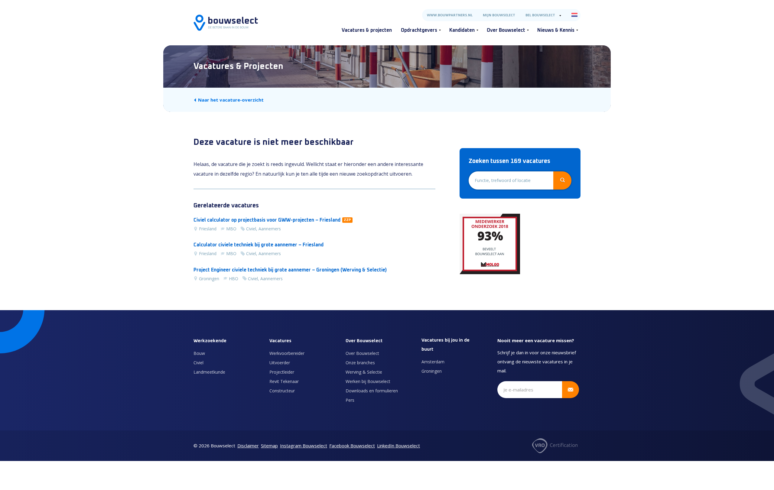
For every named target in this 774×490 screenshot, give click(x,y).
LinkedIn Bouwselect (398, 446)
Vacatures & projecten (367, 30)
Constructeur (282, 391)
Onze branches (360, 362)
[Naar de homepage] (226, 23)
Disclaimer (248, 446)
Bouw (199, 353)
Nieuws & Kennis (555, 30)
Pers (350, 400)
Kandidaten (462, 30)
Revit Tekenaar (284, 381)
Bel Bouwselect (540, 15)
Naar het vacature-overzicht (231, 100)
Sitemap (269, 446)
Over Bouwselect (506, 30)
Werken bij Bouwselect (368, 381)
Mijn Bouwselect (499, 15)
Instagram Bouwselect (303, 446)
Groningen (431, 371)
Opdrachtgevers (419, 30)
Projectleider (281, 372)
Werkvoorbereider (286, 353)
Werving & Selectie (364, 372)
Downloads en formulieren (372, 391)
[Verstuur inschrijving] (570, 389)
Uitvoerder (279, 362)
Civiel (198, 362)
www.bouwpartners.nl (450, 15)
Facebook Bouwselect (352, 446)
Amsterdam (432, 362)
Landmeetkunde (209, 372)
